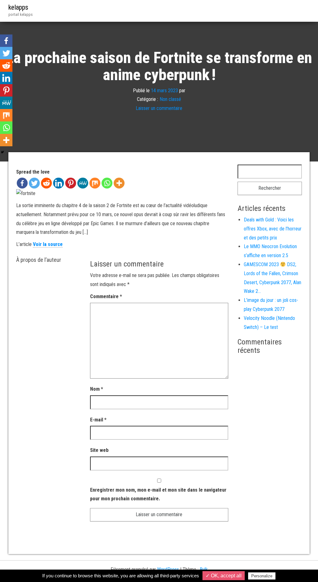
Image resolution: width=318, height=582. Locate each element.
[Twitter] (34, 183)
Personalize (261, 576)
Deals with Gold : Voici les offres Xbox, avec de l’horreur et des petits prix (273, 229)
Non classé (170, 99)
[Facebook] (22, 183)
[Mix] (94, 183)
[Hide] (2, 152)
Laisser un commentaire (159, 108)
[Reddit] (46, 183)
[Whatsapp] (107, 183)
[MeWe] (82, 183)
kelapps (18, 7)
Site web (99, 450)
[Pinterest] (70, 183)
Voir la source (48, 244)
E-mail (98, 420)
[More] (119, 183)
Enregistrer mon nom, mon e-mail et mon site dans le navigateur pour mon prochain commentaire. (158, 494)
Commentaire (106, 296)
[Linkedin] (58, 183)
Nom (96, 389)
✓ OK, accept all (224, 575)
